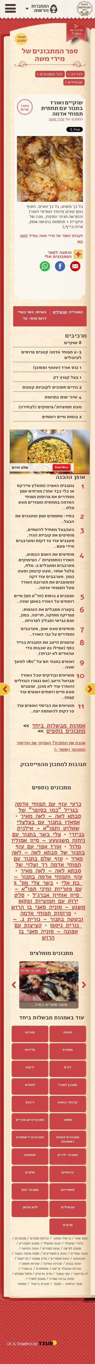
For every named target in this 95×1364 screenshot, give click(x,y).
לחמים (30, 1084)
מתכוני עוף (30, 1189)
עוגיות (30, 1032)
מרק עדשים (43, 1273)
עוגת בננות (73, 1263)
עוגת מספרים (60, 1258)
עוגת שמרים (79, 1253)
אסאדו (21, 1283)
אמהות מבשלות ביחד (58, 725)
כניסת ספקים (39, 1238)
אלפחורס (42, 1268)
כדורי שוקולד (74, 1243)
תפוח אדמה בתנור (26, 1253)
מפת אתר (81, 1238)
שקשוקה (79, 1258)
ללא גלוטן (30, 1207)
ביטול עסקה (61, 1238)
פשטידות (67, 1189)
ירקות (30, 1067)
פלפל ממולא (23, 1273)
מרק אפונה (39, 1258)
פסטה (68, 1119)
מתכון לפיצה (72, 1248)
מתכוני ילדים (68, 1154)
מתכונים (20, 1238)
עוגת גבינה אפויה (61, 1278)
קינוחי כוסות (68, 1102)
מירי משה (56, 119)
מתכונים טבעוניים (30, 1119)
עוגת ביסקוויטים (55, 1253)
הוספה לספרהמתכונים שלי (58, 254)
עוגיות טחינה (52, 1263)
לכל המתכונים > (49, 74)
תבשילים (60, 312)
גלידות (30, 1049)
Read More (61, 467)
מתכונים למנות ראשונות (67, 1139)
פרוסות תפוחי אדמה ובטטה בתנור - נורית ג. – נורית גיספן (48, 919)
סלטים (30, 1172)
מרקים (68, 1224)
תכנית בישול (39, 1283)
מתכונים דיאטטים (30, 1137)
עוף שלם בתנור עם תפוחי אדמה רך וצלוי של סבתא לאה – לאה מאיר (47, 864)
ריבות (30, 1102)
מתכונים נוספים (65, 731)
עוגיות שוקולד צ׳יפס (66, 1268)
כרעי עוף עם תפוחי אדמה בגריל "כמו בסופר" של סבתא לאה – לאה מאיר (48, 810)
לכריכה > (75, 74)
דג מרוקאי (80, 1273)
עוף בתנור (63, 1273)
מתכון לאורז (67, 1084)
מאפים (68, 1049)
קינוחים (68, 1172)
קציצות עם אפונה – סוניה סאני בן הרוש (46, 931)
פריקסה (22, 1258)
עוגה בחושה (30, 1248)
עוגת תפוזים (51, 1248)
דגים (67, 1067)
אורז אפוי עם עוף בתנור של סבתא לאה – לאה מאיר (48, 852)
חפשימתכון (21, 38)
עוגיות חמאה (31, 1263)
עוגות (67, 1032)
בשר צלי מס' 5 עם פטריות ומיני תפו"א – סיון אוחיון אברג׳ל (48, 889)
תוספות (29, 1154)
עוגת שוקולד (52, 1243)
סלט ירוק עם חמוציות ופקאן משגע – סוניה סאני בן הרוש (48, 901)
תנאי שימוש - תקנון (67, 1283)
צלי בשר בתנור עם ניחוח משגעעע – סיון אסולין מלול (48, 840)
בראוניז (26, 1268)
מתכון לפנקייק (29, 1243)
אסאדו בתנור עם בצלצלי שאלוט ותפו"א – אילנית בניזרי (50, 828)
